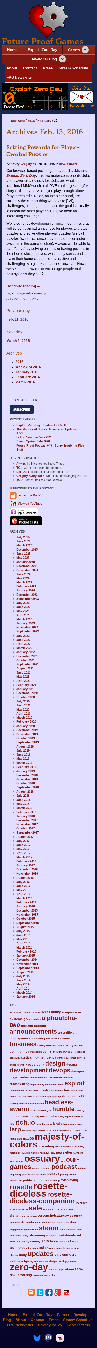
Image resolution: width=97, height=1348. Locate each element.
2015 (25, 1012)
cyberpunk (36, 1064)
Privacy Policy (50, 1325)
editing (40, 1084)
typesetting (72, 1248)
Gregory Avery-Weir (30, 476)
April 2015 (23, 943)
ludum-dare (16, 1139)
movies (35, 1153)
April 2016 (23, 894)
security (76, 1215)
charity (68, 1045)
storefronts (16, 1235)
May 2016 (22, 890)
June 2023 (23, 607)
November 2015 (27, 914)
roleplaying (69, 1180)
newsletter (64, 1152)
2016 (31, 120)
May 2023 (22, 611)
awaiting (40, 1038)
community (18, 1051)
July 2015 (23, 931)
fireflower (34, 1090)
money (79, 1146)
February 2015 (26, 951)
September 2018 (27, 787)
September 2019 (27, 742)
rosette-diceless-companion (42, 1197)
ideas (78, 1110)
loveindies (65, 1130)
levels (41, 1130)
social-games (32, 1222)
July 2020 (23, 701)
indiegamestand (42, 1116)
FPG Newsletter (20, 77)
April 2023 (23, 615)
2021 (37, 1012)
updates (41, 1253)
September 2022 (27, 631)
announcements (33, 1031)
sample (47, 1209)
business (23, 1044)
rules (29, 293)
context (80, 1051)
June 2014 (23, 980)
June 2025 (23, 553)
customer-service (75, 1058)
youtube (71, 1261)
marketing (46, 1146)
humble (63, 1109)
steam (49, 1228)
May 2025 (22, 557)
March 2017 (24, 857)
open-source (16, 1161)
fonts (51, 1090)
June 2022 (23, 640)
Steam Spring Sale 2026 (33, 441)
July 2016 (23, 882)
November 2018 (27, 779)
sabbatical (22, 1209)
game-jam (24, 1096)
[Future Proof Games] (48, 20)
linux (48, 1130)
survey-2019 (39, 1241)
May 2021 (22, 676)
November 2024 (27, 570)
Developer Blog (43, 59)
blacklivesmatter (60, 1038)
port (24, 1174)
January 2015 (25, 955)
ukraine (14, 1255)
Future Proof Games (42, 41)
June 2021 (23, 672)
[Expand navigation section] (85, 49)
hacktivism (25, 1103)
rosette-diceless (39, 1189)
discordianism (38, 1077)
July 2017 (23, 840)
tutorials (60, 1248)
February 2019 (26, 767)
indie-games (19, 1116)
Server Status (78, 1325)
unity (23, 1255)
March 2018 (24, 808)
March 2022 (24, 648)
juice (38, 1124)
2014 (18, 1012)
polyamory (15, 1174)
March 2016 (25, 382)
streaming (37, 1235)
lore (55, 1130)
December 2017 (27, 820)
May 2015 (22, 939)
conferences (52, 1051)
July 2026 (23, 537)
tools (35, 1248)
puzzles (45, 1180)
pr (29, 1174)
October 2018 (25, 783)
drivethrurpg (20, 1084)
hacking (14, 1103)
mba (57, 1146)
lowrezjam (79, 1130)
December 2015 (27, 910)
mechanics (67, 1146)
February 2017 (26, 861)
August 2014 (25, 972)
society (61, 1222)
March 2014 (24, 992)
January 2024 (25, 590)
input (68, 1116)
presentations (38, 1174)
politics (82, 1168)
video (66, 1255)
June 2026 (23, 541)
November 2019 (27, 734)
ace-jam (68, 1012)
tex (30, 1248)
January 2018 (25, 816)
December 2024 (27, 566)
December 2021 (27, 656)
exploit (75, 1083)
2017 (31, 1012)
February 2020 (26, 721)
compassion (35, 1051)
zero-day (40, 293)
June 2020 (23, 705)
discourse (54, 1077)
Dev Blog (18, 120)
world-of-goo (51, 1261)
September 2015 (27, 923)
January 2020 (25, 726)
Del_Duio (22, 471)
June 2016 (23, 886)
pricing (64, 1174)
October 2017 (25, 828)
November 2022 (27, 627)
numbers (78, 1153)
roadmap (55, 1180)
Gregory (26, 164)
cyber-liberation (18, 1065)
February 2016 (27, 377)
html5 (33, 1110)
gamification (39, 1096)
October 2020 (25, 697)
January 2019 (25, 771)
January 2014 (25, 996)
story (25, 1235)
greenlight (76, 1096)
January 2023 (25, 623)
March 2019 (24, 762)
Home (12, 50)
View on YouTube (29, 503)
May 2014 (22, 984)
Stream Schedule (73, 68)
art (60, 1032)
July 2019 (23, 750)
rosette (21, 1187)
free (67, 1090)
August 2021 (25, 668)
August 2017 (25, 836)
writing (63, 1261)
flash (44, 1090)
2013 (12, 1012)
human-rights (44, 1110)
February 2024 (26, 586)
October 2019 (25, 738)
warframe (15, 1261)
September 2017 (27, 832)
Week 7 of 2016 (28, 367)
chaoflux (57, 1045)
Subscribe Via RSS (31, 495)
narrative (45, 1153)
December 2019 (27, 730)
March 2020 (24, 717)
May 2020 (22, 709)
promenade (16, 1180)
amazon (27, 1025)
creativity (15, 1058)
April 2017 (23, 853)
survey (24, 1241)
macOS (28, 1138)
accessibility (51, 1012)
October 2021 (25, 660)
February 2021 (26, 685)
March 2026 (24, 545)
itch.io (25, 1122)
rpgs (83, 1202)
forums (59, 1090)
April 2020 (23, 713)
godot (62, 1096)
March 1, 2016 (18, 341)
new (53, 1153)
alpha (50, 1017)
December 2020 (27, 693)
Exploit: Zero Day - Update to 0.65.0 (41, 425)
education (50, 1084)
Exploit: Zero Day (42, 50)
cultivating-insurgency (38, 1057)
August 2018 (25, 791)
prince (72, 1174)
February (44, 120)
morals (13, 1153)
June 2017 (23, 845)
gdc (49, 1096)
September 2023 (27, 598)
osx (63, 1161)
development (29, 1070)
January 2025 (25, 561)
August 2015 (25, 927)
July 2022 (23, 635)
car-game (44, 1045)
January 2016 (26, 372)
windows (39, 1261)
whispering (27, 1261)
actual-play (35, 1019)
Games (74, 50)
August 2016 (25, 877)
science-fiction (28, 1216)
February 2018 (26, 812)
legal (34, 1130)
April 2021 (23, 681)
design (20, 293)
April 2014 (23, 988)
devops (59, 1070)
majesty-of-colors (47, 1140)
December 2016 (27, 869)
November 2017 (27, 824)
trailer (43, 1247)
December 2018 (27, 775)
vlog (74, 1255)
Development (68, 164)
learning (26, 1130)
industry (59, 1116)
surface (14, 1241)
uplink (58, 1255)
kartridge (47, 1124)
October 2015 (25, 918)
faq (26, 1090)
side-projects (17, 1222)
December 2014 (27, 959)
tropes (51, 1248)
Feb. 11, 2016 (17, 319)
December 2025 (27, 549)
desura (71, 1064)
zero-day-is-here (61, 1269)
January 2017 (25, 865)
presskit (53, 1174)
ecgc (33, 1084)
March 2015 (24, 947)
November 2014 (27, 964)
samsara (58, 1209)
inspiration (77, 1116)
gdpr (54, 1096)
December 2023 (27, 594)
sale (35, 1208)
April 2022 (23, 644)
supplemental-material (63, 1235)
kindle (57, 1123)
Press (48, 68)
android (40, 1025)
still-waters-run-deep (71, 1229)
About (12, 68)
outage (36, 1168)
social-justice (48, 1222)
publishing (31, 1180)
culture (61, 1058)
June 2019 (23, 754)
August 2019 (25, 746)
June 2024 (23, 574)
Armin (20, 463)
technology (18, 1247)
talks (66, 1241)
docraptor (68, 1077)
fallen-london (17, 1090)
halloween (38, 1103)
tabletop (56, 1241)
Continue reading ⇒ (23, 286)
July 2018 (23, 795)
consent (69, 1051)
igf (83, 1110)
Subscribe (21, 409)
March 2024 (24, 582)
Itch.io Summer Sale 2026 (34, 437)
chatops (78, 1045)
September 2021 (27, 664)
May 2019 (22, 758)
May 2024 (22, 578)
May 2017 (22, 849)
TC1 (19, 467)
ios (12, 1123)
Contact (30, 68)
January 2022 (25, 652)
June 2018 (23, 799)
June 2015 (23, 935)
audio (32, 1038)
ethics (60, 1084)
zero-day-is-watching (44, 1275)
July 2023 (23, 603)
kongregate (69, 1124)
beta (48, 1038)
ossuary (42, 1158)
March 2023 (24, 619)
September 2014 (27, 968)
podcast (64, 1166)
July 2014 (23, 976)
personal (45, 1168)
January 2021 (25, 689)
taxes (74, 1241)
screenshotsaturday (53, 1215)
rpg (77, 1202)
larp (15, 1129)
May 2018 (22, 804)
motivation (24, 1153)
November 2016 (27, 873)
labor (79, 1124)
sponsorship (31, 1229)
